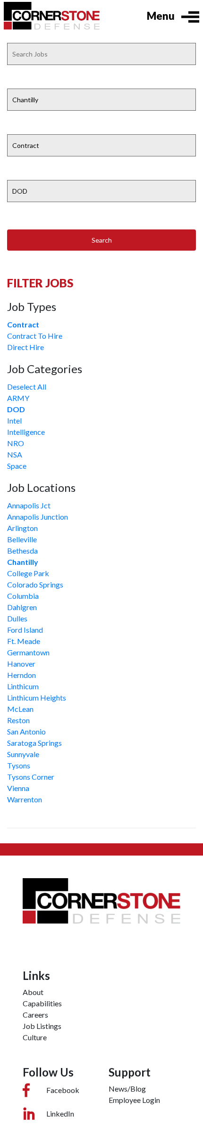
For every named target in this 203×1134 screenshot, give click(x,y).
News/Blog (127, 1088)
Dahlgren (22, 607)
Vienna (18, 787)
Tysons (18, 765)
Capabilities (42, 1003)
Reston (18, 720)
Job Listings (42, 1025)
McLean (20, 708)
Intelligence (26, 431)
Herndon (21, 674)
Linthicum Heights (36, 697)
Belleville (22, 539)
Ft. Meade (23, 640)
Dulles (17, 618)
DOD (16, 409)
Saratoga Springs (34, 742)
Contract (23, 324)
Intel (14, 420)
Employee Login (134, 1099)
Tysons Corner (30, 776)
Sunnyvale (23, 754)
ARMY (18, 397)
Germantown (28, 652)
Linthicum (23, 686)
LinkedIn (60, 1113)
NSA (14, 454)
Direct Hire (25, 347)
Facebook (62, 1089)
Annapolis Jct (29, 505)
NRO (15, 443)
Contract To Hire (34, 335)
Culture (35, 1037)
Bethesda (22, 550)
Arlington (22, 527)
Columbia (23, 595)
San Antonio (26, 731)
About (33, 991)
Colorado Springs (35, 584)
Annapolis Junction (37, 516)
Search (102, 240)
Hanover (21, 663)
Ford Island (25, 629)
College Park (28, 573)
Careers (35, 1014)
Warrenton (24, 799)
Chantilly (22, 561)
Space (16, 465)
